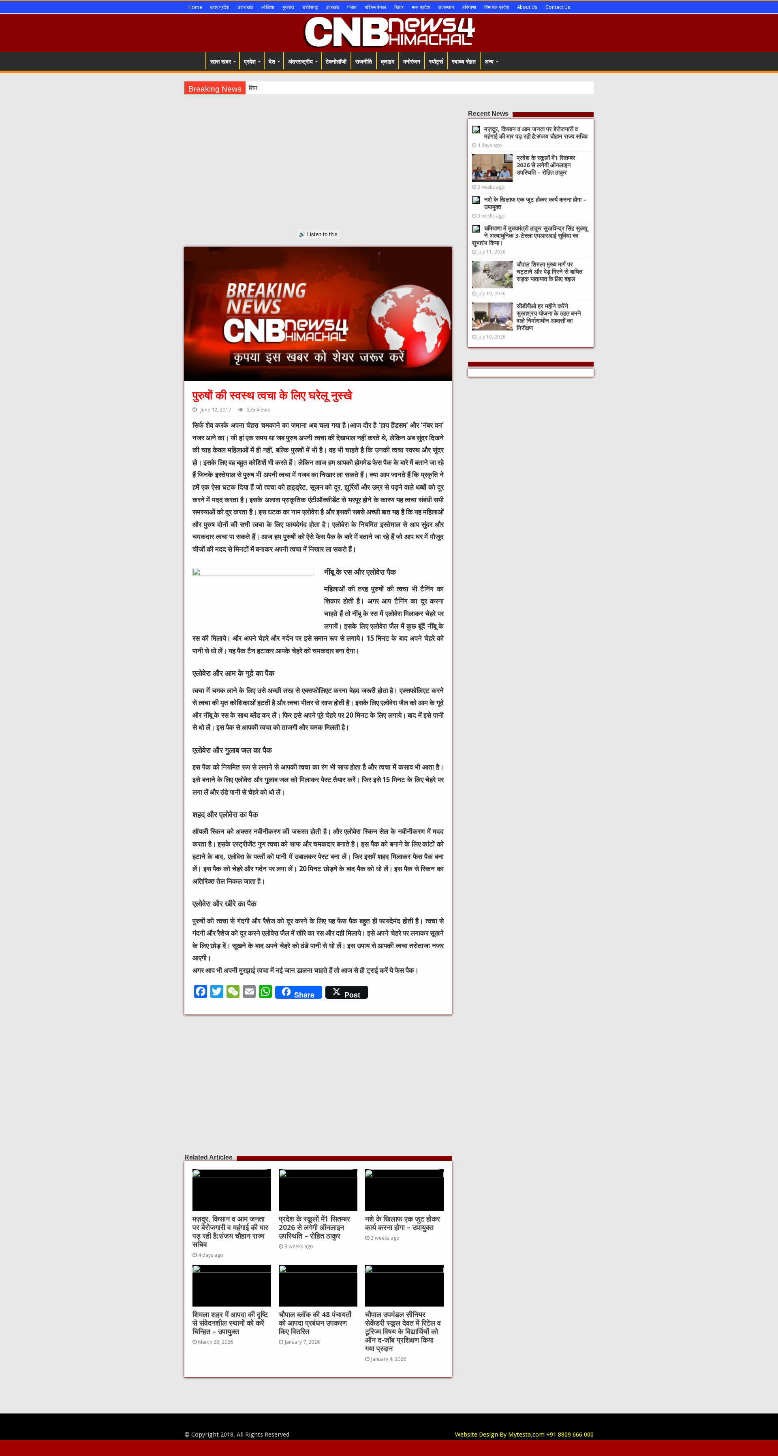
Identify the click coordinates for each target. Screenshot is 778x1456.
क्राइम (387, 61)
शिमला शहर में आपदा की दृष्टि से (283, 88)
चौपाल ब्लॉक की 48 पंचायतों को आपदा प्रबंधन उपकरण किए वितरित (315, 1323)
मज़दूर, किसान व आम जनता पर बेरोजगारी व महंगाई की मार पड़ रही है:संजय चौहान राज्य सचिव (230, 1232)
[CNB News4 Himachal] (389, 31)
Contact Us (557, 7)
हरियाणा (469, 7)
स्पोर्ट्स (436, 61)
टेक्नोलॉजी (336, 61)
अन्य (489, 61)
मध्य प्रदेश (421, 7)
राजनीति (363, 61)
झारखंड (332, 7)
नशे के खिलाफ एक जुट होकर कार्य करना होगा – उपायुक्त (402, 1223)
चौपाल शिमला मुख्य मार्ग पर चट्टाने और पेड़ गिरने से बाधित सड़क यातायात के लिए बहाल (549, 272)
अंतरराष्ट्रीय (300, 61)
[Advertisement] (318, 173)
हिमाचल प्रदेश (496, 7)
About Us (527, 7)
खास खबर (220, 61)
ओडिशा (267, 7)
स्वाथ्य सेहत (464, 61)
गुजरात (288, 7)
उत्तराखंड (245, 7)
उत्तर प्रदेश (219, 7)
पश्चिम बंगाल (375, 7)
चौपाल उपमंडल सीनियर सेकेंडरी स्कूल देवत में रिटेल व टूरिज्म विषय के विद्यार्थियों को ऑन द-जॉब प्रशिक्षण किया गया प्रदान (403, 1332)
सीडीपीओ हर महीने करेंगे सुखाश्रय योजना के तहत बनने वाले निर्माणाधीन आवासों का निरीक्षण (549, 317)
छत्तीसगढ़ (310, 7)
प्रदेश (250, 61)
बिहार (399, 7)
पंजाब (352, 7)
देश (272, 61)
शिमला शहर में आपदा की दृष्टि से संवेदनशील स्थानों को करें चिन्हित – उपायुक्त (230, 1323)
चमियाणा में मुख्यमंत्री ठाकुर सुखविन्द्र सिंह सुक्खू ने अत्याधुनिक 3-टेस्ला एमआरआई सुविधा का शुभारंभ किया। (530, 236)
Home (195, 7)
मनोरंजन (411, 61)
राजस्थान (446, 7)
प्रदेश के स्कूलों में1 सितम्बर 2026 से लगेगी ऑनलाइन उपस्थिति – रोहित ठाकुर (314, 1227)
